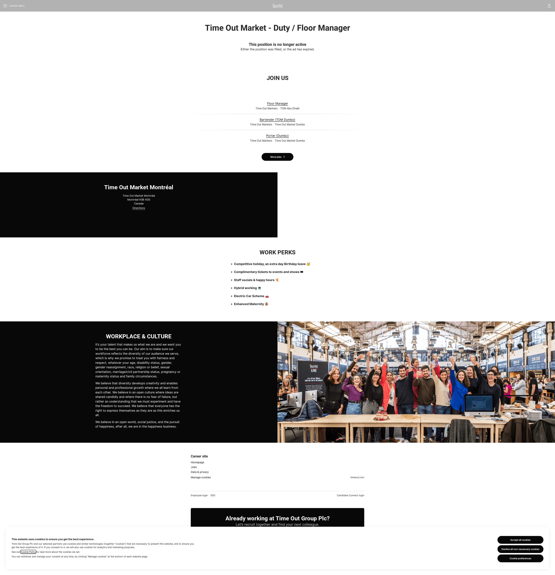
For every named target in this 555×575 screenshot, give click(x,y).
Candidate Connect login (350, 495)
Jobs (194, 467)
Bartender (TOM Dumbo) (277, 119)
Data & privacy (200, 472)
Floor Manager (277, 103)
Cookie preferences (520, 558)
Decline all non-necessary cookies (520, 549)
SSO (213, 495)
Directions (139, 207)
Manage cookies (201, 477)
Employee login (199, 495)
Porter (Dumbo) (277, 135)
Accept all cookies (520, 539)
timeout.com (357, 477)
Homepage (197, 462)
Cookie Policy (28, 551)
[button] (549, 6)
